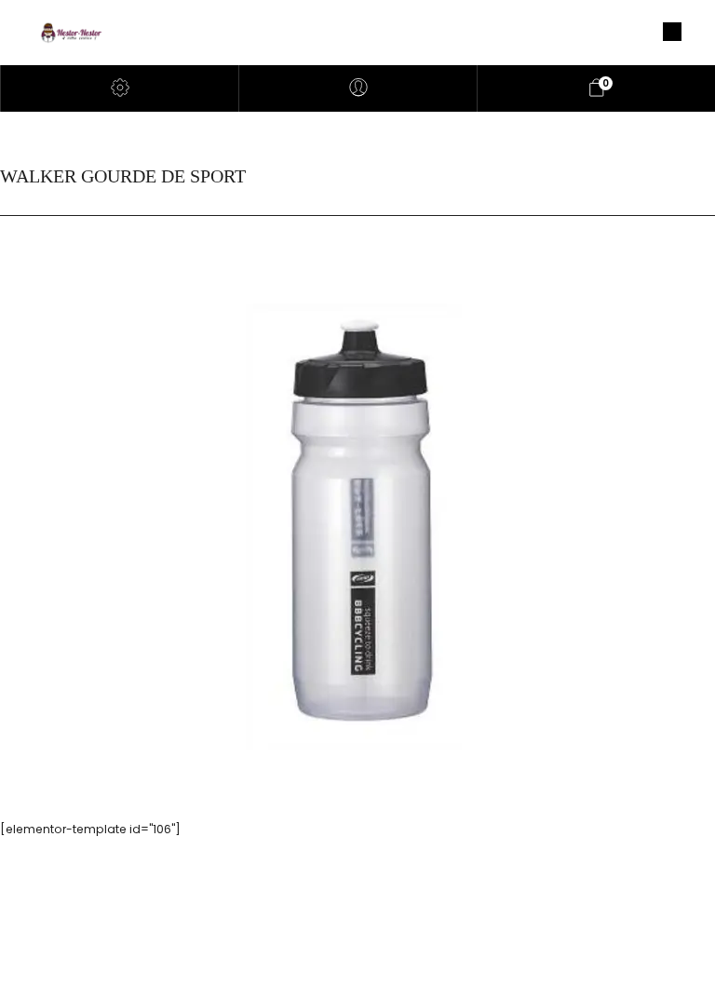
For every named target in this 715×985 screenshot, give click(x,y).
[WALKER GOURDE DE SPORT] (357, 526)
